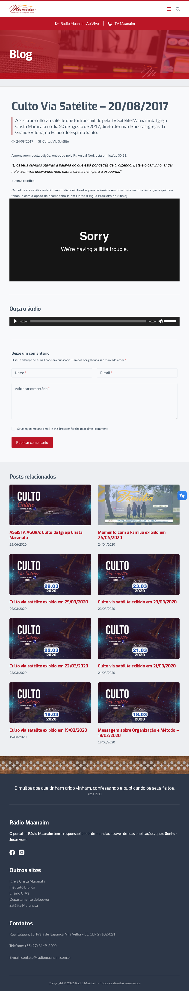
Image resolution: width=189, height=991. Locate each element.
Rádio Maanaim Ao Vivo (80, 23)
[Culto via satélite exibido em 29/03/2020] (50, 574)
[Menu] (169, 9)
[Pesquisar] (178, 9)
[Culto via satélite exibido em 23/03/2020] (139, 574)
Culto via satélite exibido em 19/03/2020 (48, 730)
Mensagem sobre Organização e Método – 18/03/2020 (138, 733)
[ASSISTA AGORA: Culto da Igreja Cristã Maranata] (50, 505)
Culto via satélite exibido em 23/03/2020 (137, 602)
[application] (94, 321)
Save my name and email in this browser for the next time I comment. (62, 428)
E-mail (106, 373)
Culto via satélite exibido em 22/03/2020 (48, 666)
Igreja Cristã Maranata (27, 881)
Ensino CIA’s (19, 893)
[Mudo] (160, 321)
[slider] (170, 321)
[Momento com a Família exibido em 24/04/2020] (139, 505)
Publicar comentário (32, 442)
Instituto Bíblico (22, 887)
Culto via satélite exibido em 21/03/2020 (137, 666)
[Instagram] (21, 852)
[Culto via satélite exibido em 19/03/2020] (50, 702)
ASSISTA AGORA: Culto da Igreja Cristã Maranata (45, 535)
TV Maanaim (124, 23)
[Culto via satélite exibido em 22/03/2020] (50, 638)
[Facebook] (12, 852)
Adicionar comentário (32, 388)
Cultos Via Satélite (55, 141)
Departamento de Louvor (29, 899)
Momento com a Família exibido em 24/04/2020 (132, 535)
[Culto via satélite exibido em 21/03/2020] (139, 638)
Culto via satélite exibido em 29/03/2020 (48, 602)
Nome (20, 373)
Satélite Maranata (23, 905)
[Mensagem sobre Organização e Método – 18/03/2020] (139, 702)
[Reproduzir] (15, 321)
